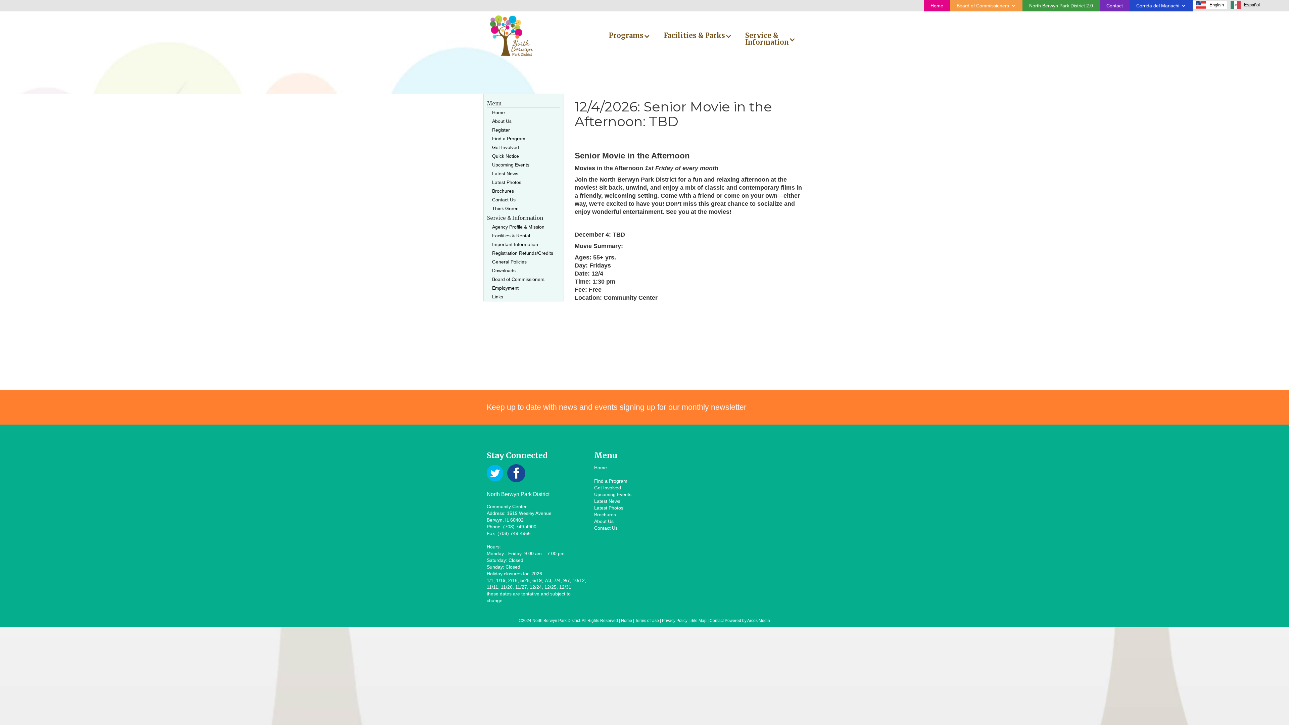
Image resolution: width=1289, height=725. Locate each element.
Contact (1114, 5)
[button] (986, 5)
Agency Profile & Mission (518, 227)
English (1216, 4)
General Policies (509, 261)
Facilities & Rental (511, 235)
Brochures (503, 191)
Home (936, 5)
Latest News (505, 173)
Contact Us (504, 199)
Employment (505, 288)
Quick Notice (505, 156)
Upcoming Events (510, 164)
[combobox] (1210, 5)
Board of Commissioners (518, 279)
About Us (502, 121)
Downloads (504, 270)
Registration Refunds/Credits (522, 253)
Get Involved (505, 147)
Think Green (505, 208)
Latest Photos (506, 182)
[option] (1245, 5)
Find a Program (508, 138)
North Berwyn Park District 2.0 (1061, 5)
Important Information (515, 244)
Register (501, 130)
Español (1252, 4)
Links (497, 296)
